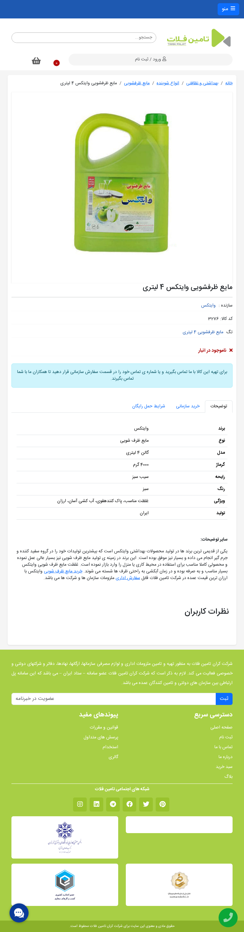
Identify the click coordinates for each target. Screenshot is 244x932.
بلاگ (228, 777)
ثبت (224, 698)
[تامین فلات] (198, 38)
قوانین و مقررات (104, 727)
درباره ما (226, 757)
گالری (113, 757)
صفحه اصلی (221, 727)
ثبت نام (226, 737)
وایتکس (208, 305)
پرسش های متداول (101, 737)
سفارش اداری (128, 578)
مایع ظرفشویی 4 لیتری (203, 332)
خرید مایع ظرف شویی (63, 571)
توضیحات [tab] (218, 406)
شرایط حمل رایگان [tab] (148, 406)
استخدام (110, 747)
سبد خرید (224, 767)
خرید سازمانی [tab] (188, 406)
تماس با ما (223, 747)
